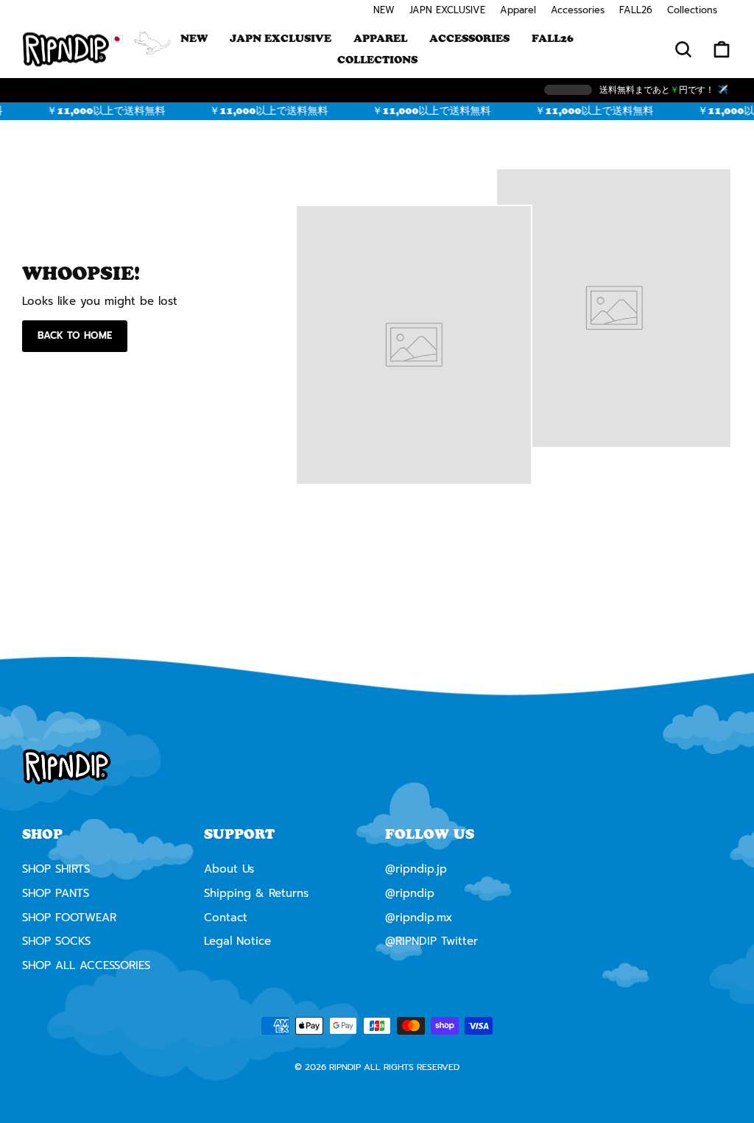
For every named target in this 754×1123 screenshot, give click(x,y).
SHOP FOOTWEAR (69, 917)
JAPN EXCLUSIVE (447, 10)
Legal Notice (237, 941)
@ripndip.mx (418, 917)
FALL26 (635, 10)
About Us (229, 869)
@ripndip (409, 893)
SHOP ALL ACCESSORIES (86, 965)
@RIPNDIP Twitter (431, 941)
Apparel (518, 10)
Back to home (75, 335)
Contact (225, 917)
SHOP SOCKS (56, 941)
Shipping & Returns (256, 893)
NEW (384, 10)
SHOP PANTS (55, 893)
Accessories (578, 10)
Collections (692, 10)
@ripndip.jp (416, 869)
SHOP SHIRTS (56, 869)
